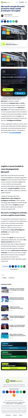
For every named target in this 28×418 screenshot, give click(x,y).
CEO (15, 132)
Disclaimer (8, 415)
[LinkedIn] (8, 21)
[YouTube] (14, 392)
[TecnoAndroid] (6, 2)
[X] (5, 21)
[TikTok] (24, 392)
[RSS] (14, 395)
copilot (4, 277)
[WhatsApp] (13, 21)
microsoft (12, 277)
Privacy (20, 415)
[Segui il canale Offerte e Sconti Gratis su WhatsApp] (20, 392)
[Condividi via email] (16, 21)
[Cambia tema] (17, 2)
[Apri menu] (26, 2)
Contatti (15, 415)
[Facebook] (2, 21)
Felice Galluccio (8, 15)
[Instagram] (10, 392)
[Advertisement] (14, 140)
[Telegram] (11, 21)
